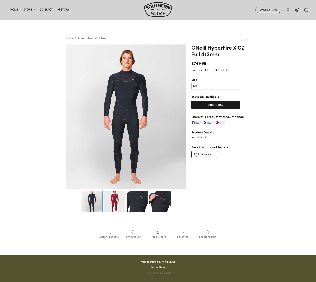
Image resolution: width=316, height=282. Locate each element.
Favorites (182, 237)
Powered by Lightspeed (158, 273)
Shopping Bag (207, 237)
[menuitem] (243, 38)
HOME (14, 10)
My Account (133, 237)
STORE (28, 10)
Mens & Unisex (97, 38)
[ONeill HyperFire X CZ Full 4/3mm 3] (160, 201)
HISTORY (64, 10)
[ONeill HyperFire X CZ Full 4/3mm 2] (137, 201)
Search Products (109, 237)
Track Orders (158, 237)
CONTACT (46, 10)
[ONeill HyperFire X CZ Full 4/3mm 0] (91, 201)
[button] (158, 10)
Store (80, 38)
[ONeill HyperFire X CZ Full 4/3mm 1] (114, 201)
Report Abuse (158, 267)
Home (69, 38)
